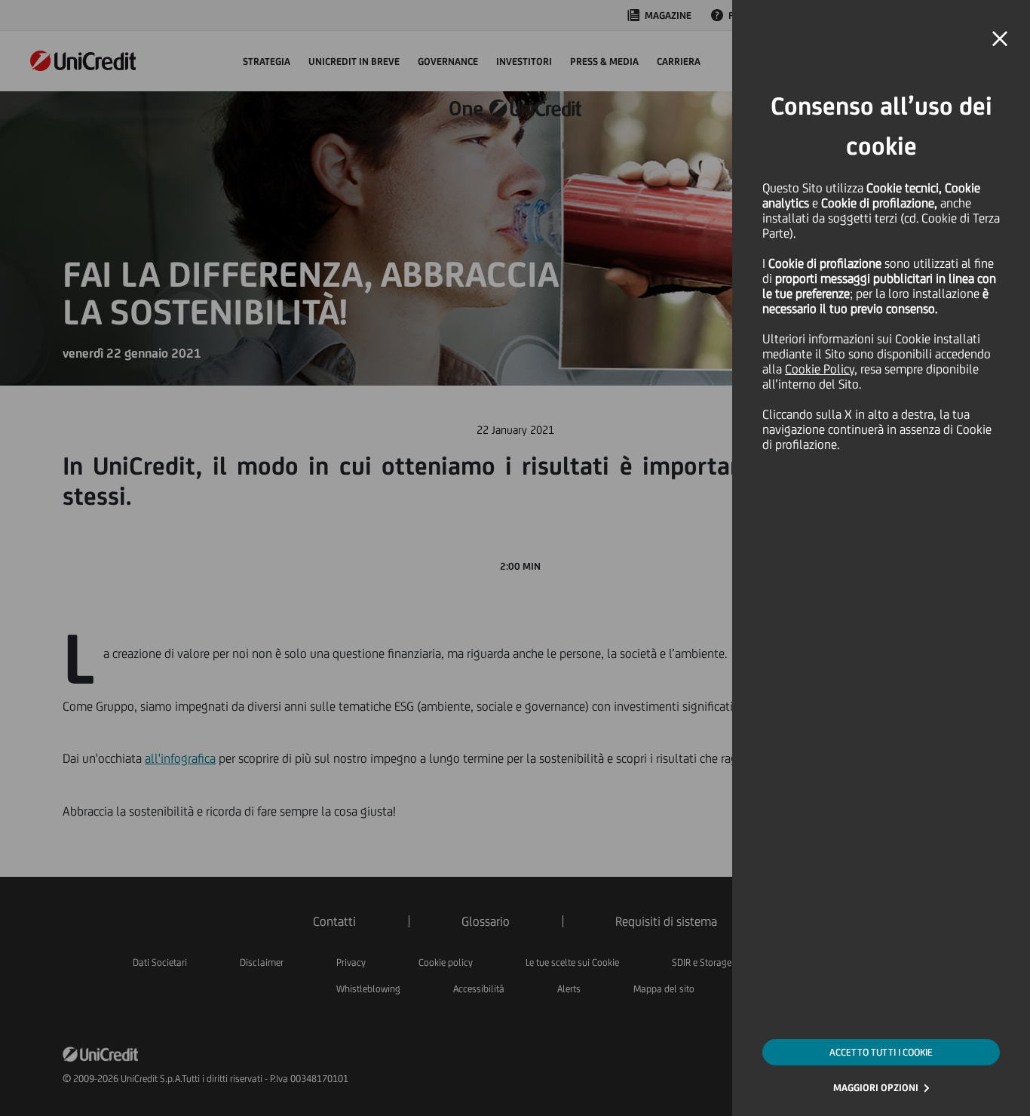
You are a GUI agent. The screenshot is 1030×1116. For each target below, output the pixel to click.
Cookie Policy (819, 369)
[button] (1000, 39)
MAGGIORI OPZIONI (875, 1087)
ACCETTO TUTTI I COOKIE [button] (881, 1052)
